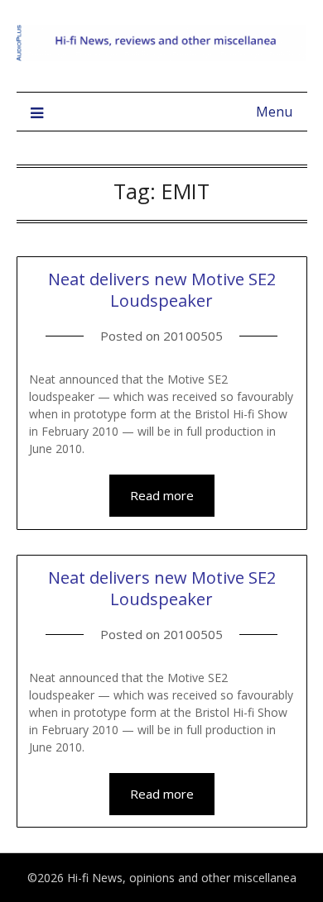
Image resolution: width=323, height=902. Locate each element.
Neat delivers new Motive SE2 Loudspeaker (162, 290)
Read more (162, 495)
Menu (274, 112)
